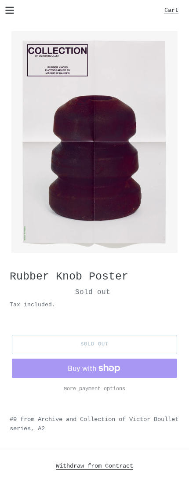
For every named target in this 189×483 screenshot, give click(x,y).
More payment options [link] (94, 389)
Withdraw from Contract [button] (94, 465)
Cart (173, 10)
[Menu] (9, 9)
